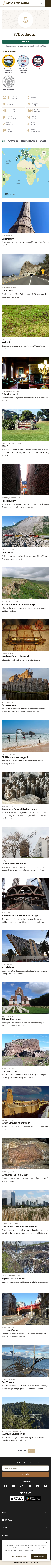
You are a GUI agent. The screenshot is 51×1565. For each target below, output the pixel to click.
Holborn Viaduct (10, 1330)
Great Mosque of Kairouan (16, 1123)
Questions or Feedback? (25, 1562)
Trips (4, 1528)
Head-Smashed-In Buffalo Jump (18, 604)
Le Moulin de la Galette (14, 863)
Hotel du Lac (8, 967)
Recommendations (29, 141)
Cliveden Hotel (10, 394)
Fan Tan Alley (9, 501)
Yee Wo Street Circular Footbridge (20, 915)
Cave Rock (7, 290)
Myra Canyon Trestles (13, 1278)
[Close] (46, 1542)
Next (31, 1451)
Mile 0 (5, 446)
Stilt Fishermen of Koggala (15, 757)
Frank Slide (7, 552)
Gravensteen (9, 705)
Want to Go (13, 141)
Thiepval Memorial (12, 1019)
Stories (43, 141)
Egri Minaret (8, 239)
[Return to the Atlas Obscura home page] (16, 3)
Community (8, 1535)
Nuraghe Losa (9, 1071)
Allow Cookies (39, 1556)
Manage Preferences (19, 1556)
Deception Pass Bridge (13, 1434)
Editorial (7, 1520)
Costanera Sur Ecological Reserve (19, 1226)
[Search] (42, 3)
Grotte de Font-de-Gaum (15, 1175)
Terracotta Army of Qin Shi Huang (19, 809)
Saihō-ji (6, 342)
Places (5, 1512)
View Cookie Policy (26, 1550)
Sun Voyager (8, 1382)
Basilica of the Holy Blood (15, 656)
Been (4, 141)
